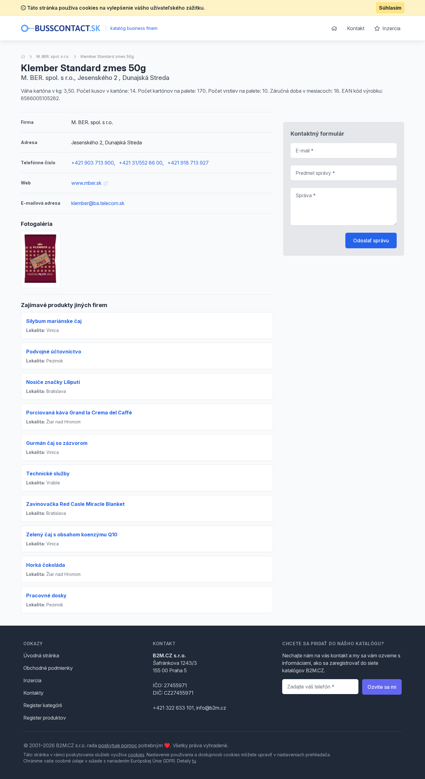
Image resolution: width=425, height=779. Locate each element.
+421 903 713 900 (92, 163)
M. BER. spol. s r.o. (52, 56)
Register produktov (44, 718)
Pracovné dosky (46, 595)
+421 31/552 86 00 (140, 163)
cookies (136, 754)
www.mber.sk (87, 183)
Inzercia (390, 28)
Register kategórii (42, 705)
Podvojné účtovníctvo (53, 351)
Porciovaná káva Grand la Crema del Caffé (79, 412)
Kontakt (355, 28)
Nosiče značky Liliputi (53, 382)
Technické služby (48, 473)
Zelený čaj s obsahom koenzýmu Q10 (71, 534)
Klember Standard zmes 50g (107, 56)
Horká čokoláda (45, 565)
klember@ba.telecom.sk (97, 203)
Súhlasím (390, 8)
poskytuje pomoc (117, 745)
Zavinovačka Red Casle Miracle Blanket (75, 504)
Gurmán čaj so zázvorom (56, 443)
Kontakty (33, 693)
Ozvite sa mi (381, 687)
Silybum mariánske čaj (54, 321)
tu (194, 760)
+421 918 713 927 (188, 163)
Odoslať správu (371, 240)
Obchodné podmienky (48, 668)
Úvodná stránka (41, 655)
